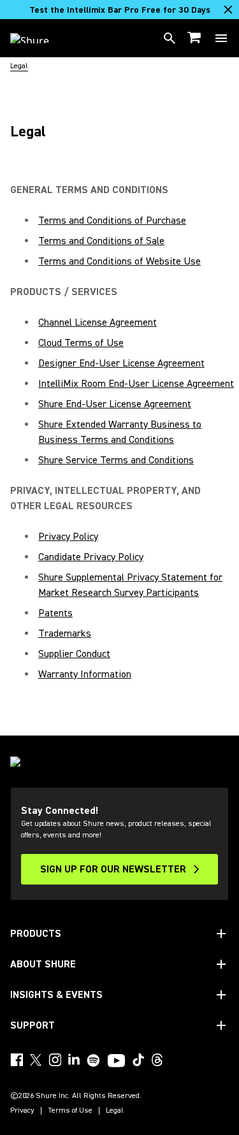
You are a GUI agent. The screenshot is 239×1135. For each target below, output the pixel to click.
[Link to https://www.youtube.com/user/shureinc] (116, 1061)
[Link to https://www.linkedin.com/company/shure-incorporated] (74, 1059)
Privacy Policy (68, 536)
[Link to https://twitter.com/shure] (35, 1059)
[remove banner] (228, 10)
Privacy (22, 1111)
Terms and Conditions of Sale (101, 241)
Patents (55, 613)
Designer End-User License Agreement (121, 363)
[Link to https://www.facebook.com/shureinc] (16, 1059)
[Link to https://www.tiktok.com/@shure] (138, 1059)
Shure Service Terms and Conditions (116, 460)
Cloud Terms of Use (81, 342)
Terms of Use (70, 1111)
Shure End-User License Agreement (114, 404)
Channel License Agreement (97, 322)
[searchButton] (169, 38)
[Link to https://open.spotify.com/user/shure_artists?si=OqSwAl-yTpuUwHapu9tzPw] (94, 1060)
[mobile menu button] (221, 38)
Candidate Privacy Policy (90, 557)
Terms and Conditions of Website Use (119, 261)
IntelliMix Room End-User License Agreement (136, 383)
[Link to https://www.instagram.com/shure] (54, 1059)
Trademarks (64, 633)
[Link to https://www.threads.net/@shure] (157, 1059)
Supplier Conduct (74, 653)
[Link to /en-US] (38, 38)
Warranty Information (84, 674)
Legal (115, 1111)
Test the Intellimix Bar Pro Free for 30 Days (119, 10)
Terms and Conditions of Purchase (112, 220)
